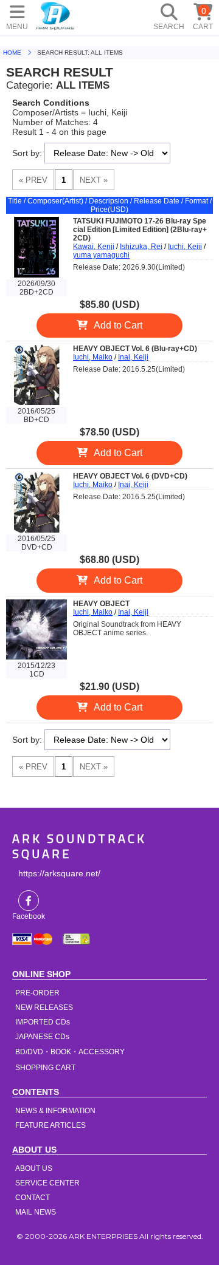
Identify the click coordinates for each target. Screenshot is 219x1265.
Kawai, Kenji (93, 246)
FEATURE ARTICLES (50, 1125)
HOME (55, 15)
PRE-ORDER (37, 993)
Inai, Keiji (133, 357)
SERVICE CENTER (47, 1183)
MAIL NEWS (35, 1212)
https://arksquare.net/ (59, 873)
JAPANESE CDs (42, 1036)
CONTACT (32, 1197)
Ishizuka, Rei (141, 246)
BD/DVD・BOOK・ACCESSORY (70, 1052)
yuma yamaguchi (101, 255)
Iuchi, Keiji (185, 246)
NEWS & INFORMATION (55, 1110)
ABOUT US (33, 1168)
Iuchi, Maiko (93, 357)
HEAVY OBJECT (101, 603)
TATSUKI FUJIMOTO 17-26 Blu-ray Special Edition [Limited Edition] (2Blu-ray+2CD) (140, 229)
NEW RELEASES (44, 1007)
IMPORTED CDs (42, 1022)
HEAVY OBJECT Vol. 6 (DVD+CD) (130, 476)
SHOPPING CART (45, 1067)
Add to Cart (118, 325)
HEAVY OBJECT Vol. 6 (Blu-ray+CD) (135, 348)
